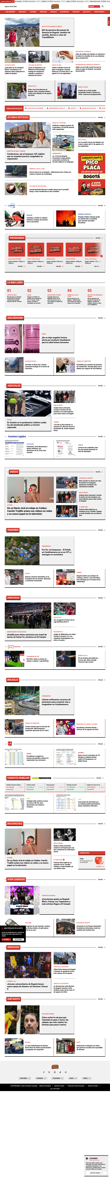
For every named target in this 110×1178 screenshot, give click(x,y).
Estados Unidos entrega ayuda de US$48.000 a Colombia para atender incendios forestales (89, 220)
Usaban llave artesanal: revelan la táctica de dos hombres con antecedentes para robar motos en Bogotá (64, 411)
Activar (6, 939)
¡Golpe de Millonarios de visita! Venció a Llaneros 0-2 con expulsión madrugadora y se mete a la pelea (65, 637)
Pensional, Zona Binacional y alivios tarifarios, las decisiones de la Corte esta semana (37, 449)
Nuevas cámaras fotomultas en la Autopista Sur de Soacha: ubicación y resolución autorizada (38, 579)
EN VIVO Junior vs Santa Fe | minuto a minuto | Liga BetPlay (38, 660)
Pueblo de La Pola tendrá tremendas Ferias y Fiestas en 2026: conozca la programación (89, 92)
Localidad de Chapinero (35, 108)
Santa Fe (74, 108)
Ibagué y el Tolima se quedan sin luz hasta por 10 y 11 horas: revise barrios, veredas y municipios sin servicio (34, 300)
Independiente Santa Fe (57, 108)
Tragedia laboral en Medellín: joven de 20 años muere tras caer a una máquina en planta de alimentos (54, 300)
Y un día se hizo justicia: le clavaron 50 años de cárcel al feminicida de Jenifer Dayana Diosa (64, 427)
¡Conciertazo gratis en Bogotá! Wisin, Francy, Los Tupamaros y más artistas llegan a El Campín (56, 901)
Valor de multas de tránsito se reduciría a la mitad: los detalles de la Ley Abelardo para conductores (90, 56)
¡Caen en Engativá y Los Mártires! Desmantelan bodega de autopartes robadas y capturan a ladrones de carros (36, 71)
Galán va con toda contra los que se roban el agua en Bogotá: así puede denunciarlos (88, 69)
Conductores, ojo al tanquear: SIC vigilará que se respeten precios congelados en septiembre (26, 156)
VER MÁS (20, 266)
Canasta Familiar (6, 1)
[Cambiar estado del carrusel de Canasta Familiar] (13, 1)
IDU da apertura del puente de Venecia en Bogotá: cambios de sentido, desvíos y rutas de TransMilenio (56, 33)
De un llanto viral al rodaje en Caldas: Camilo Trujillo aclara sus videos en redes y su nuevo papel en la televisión (29, 511)
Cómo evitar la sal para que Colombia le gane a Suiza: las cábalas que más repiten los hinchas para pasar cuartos (55, 1021)
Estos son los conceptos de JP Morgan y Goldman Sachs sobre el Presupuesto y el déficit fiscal (89, 758)
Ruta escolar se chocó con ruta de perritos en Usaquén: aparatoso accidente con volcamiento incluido (90, 484)
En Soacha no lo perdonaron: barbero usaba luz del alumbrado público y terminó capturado (26, 424)
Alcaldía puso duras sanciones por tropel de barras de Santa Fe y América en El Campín (27, 635)
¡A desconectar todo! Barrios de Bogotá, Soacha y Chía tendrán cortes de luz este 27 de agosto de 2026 (64, 989)
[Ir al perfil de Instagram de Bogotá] (55, 1072)
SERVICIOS (75, 12)
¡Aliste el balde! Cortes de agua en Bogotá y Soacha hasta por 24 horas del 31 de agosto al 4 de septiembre (62, 70)
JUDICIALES (22, 12)
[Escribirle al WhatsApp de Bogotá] (66, 1072)
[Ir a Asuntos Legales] (17, 436)
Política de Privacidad (45, 1086)
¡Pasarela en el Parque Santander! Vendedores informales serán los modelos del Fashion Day (89, 928)
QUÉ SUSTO (87, 12)
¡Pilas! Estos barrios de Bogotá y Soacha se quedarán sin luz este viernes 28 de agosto (65, 971)
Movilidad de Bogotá (89, 108)
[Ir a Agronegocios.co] (41, 778)
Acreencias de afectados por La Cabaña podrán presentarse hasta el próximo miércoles (89, 804)
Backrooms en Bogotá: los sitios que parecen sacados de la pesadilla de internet (90, 1047)
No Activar (18, 939)
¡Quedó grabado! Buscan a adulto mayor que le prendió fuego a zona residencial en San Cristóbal (49, 190)
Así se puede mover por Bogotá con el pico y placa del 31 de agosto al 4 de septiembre (91, 144)
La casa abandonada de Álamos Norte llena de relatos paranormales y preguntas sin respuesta (38, 1047)
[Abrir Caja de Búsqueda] (103, 6)
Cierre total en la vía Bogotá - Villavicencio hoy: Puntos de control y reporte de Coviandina (50, 173)
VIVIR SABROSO (99, 12)
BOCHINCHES (64, 12)
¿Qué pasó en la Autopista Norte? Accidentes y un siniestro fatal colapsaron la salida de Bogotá (15, 70)
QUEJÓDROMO (10, 12)
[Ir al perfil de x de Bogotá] (49, 1072)
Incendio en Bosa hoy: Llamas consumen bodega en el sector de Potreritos (37, 366)
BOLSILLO (53, 12)
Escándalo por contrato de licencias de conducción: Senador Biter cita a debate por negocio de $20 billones (89, 366)
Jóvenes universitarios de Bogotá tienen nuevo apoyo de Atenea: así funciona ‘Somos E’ (27, 986)
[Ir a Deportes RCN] (14, 646)
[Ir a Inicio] (55, 6)
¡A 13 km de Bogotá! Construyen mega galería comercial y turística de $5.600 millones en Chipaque (63, 159)
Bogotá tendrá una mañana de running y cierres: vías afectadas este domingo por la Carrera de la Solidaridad (88, 579)
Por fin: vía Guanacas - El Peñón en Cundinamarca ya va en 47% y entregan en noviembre (56, 552)
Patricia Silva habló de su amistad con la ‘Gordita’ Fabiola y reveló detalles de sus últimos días (90, 512)
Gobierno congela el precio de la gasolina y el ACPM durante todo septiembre (63, 127)
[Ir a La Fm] (11, 205)
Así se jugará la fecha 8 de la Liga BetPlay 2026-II (64, 621)
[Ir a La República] (9, 744)
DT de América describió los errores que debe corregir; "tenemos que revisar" (88, 660)
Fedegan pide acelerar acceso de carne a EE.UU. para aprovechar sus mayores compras (37, 804)
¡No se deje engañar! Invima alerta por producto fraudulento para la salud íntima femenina (56, 340)
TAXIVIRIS (33, 12)
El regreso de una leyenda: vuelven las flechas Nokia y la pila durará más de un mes (37, 928)
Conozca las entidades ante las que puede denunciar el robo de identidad (88, 449)
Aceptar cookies (95, 1173)
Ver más (100, 117)
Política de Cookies (96, 1169)
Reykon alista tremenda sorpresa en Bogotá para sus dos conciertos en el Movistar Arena (64, 849)
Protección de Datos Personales (76, 1086)
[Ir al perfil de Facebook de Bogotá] (43, 1072)
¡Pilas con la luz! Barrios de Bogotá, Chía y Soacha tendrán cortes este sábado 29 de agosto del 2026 (40, 92)
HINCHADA (43, 12)
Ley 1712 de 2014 (55, 1088)
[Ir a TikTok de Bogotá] (60, 1072)
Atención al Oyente (59, 1086)
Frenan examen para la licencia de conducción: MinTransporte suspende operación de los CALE (37, 728)
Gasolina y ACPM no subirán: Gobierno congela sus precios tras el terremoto (37, 220)
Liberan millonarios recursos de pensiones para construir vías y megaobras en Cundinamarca (56, 702)
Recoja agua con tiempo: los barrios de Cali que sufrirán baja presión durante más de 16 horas (14, 299)
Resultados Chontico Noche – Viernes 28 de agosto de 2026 (87, 728)
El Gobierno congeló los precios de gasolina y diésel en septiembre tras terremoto (38, 758)
